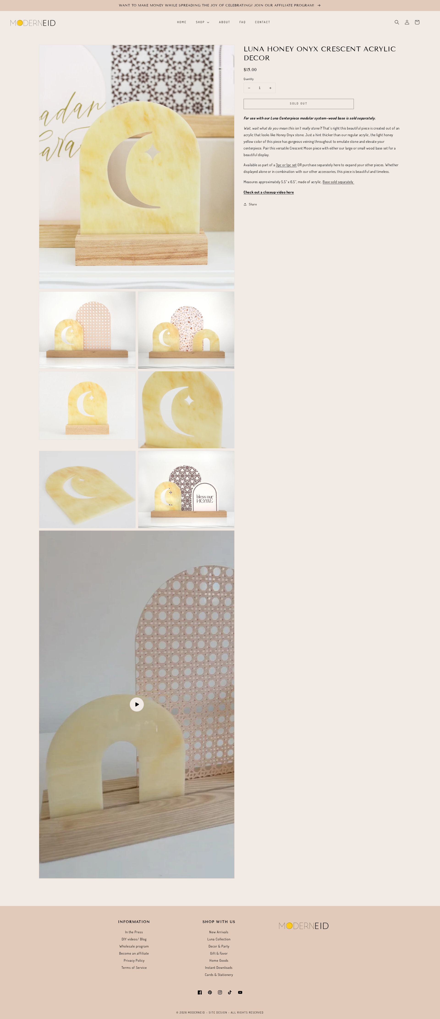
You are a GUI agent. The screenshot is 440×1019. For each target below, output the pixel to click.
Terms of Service (134, 967)
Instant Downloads (219, 967)
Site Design (218, 1012)
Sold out (299, 103)
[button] (397, 22)
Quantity (248, 79)
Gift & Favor (219, 953)
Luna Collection (219, 939)
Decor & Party (219, 946)
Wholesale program (134, 946)
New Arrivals (218, 932)
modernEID (196, 1012)
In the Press (134, 932)
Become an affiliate (134, 953)
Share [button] (253, 204)
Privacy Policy (134, 960)
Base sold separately (338, 181)
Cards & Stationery (219, 974)
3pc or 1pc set (286, 165)
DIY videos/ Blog (134, 939)
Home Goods (218, 960)
